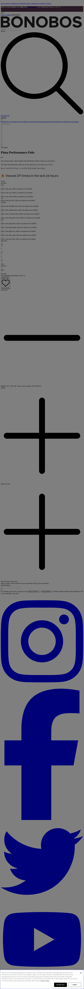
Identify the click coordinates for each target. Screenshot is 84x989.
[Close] (80, 973)
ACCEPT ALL (60, 985)
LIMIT (75, 985)
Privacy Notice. (45, 980)
